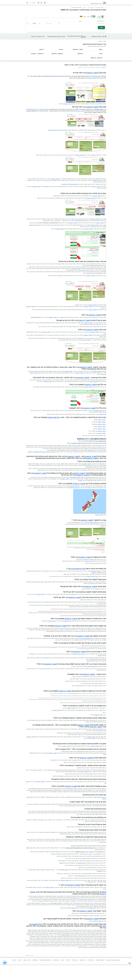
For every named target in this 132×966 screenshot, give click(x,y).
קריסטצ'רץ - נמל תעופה (96, 58)
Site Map (34, 960)
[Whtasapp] (38, 2)
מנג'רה (100, 53)
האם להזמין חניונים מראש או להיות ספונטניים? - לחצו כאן (41, 452)
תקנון (20, 960)
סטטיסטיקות (56, 960)
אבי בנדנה (103, 67)
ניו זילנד (84, 7)
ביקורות (68, 960)
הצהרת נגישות (26, 960)
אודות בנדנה (91, 960)
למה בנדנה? (75, 960)
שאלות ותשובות (102, 441)
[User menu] (27, 2)
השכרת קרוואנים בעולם (99, 7)
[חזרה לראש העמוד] (129, 963)
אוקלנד (100, 49)
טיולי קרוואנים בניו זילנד (76, 569)
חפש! (101, 27)
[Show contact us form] (44, 2)
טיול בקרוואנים (102, 414)
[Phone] (41, 2)
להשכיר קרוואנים (92, 73)
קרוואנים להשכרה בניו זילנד (93, 647)
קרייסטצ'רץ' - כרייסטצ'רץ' (37, 53)
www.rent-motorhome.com (113, 960)
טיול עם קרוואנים (54, 417)
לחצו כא (64, 184)
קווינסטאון (80, 53)
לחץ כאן (89, 661)
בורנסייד (61, 49)
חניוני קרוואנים (91, 450)
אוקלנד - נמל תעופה (78, 49)
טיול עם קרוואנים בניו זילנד (72, 184)
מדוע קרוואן (83, 960)
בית (105, 7)
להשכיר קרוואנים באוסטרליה (78, 654)
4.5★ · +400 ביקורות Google (97, 36)
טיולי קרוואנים (81, 863)
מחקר (62, 960)
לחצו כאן (100, 655)
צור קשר (14, 960)
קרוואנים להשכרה (65, 935)
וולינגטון (41, 49)
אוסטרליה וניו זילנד (90, 7)
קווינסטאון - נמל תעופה (57, 53)
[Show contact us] (5, 963)
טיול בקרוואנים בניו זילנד (53, 130)
